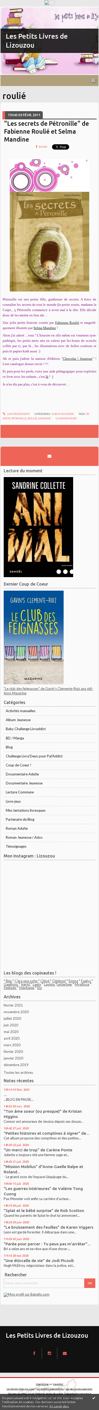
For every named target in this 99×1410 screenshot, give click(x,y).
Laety (37, 984)
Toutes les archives (18, 1072)
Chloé (45, 981)
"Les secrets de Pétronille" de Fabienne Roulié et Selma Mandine (46, 131)
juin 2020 (11, 1025)
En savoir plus (59, 1406)
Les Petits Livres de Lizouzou (47, 1335)
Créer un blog (42, 1384)
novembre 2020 (16, 1012)
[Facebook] (34, 1353)
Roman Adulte (17, 828)
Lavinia (49, 984)
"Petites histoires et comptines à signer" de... (46, 1133)
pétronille (19, 418)
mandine (44, 418)
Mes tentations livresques (25, 810)
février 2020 (13, 1051)
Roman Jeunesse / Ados (24, 837)
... (5, 1094)
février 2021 (13, 1005)
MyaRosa (82, 984)
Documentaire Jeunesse (24, 783)
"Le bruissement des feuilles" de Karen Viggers (48, 1227)
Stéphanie (26, 988)
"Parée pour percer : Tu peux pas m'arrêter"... (47, 1244)
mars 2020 (12, 1045)
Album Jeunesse (62, 413)
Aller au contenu (14, 10)
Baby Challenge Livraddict (26, 729)
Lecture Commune (20, 792)
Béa (9, 981)
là (47, 377)
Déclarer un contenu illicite (21, 1393)
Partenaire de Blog (20, 819)
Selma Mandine (45, 328)
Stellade (10, 988)
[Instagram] (49, 1353)
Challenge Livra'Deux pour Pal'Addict (34, 756)
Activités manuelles (20, 711)
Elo (39, 988)
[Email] (49, 456)
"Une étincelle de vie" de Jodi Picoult (39, 1260)
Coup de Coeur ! (18, 765)
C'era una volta (26, 981)
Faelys (86, 981)
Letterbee (64, 984)
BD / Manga (15, 738)
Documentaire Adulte (22, 774)
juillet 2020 (12, 1018)
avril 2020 (12, 1038)
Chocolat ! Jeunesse (78, 359)
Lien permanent (18, 413)
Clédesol (59, 981)
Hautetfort (58, 1384)
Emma (73, 981)
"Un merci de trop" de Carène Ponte (38, 1150)
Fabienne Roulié (67, 323)
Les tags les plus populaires (79, 1388)
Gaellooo (11, 984)
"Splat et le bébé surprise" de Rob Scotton (44, 1210)
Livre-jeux (13, 801)
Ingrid (26, 984)
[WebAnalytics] (49, 3)
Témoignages (16, 846)
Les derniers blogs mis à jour (21, 1388)
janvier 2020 (13, 1058)
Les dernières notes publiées (50, 1388)
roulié (32, 418)
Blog (9, 747)
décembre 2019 (16, 1065)
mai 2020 (11, 1032)
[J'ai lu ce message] (94, 1398)
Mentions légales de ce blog (49, 1393)
